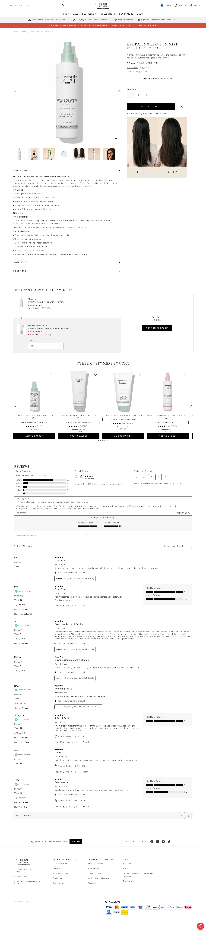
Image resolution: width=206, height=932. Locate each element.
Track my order (59, 883)
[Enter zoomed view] (116, 139)
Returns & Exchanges (61, 873)
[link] (180, 5)
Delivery (56, 868)
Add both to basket (157, 328)
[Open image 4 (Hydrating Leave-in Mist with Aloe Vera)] (79, 154)
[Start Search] (62, 5)
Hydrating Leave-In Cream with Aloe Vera (123, 415)
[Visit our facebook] (152, 841)
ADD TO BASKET (34, 436)
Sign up (76, 841)
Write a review (152, 63)
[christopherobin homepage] (103, 5)
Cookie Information (95, 873)
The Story (127, 864)
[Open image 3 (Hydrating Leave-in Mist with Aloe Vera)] (64, 154)
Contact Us (57, 878)
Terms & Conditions (96, 864)
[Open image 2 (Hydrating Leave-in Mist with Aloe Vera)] (49, 154)
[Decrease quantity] (130, 95)
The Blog (126, 868)
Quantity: (131, 89)
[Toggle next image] (119, 91)
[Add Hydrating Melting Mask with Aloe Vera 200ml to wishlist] (95, 374)
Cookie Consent (19, 877)
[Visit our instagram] (157, 841)
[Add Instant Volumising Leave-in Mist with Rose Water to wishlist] (185, 374)
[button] (200, 926)
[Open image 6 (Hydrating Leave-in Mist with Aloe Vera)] (109, 154)
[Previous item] (15, 406)
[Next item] (191, 406)
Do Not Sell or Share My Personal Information (26, 882)
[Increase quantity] (146, 95)
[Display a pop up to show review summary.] (87, 426)
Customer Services (60, 864)
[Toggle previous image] (15, 91)
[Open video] (34, 154)
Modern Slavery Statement (98, 878)
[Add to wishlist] (182, 106)
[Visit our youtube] (163, 841)
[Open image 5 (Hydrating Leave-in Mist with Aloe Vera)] (94, 154)
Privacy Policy (93, 868)
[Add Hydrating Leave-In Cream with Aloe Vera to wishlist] (140, 374)
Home (16, 31)
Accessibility (92, 883)
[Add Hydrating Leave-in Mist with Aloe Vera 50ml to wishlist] (51, 374)
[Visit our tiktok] (169, 841)
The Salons (127, 881)
